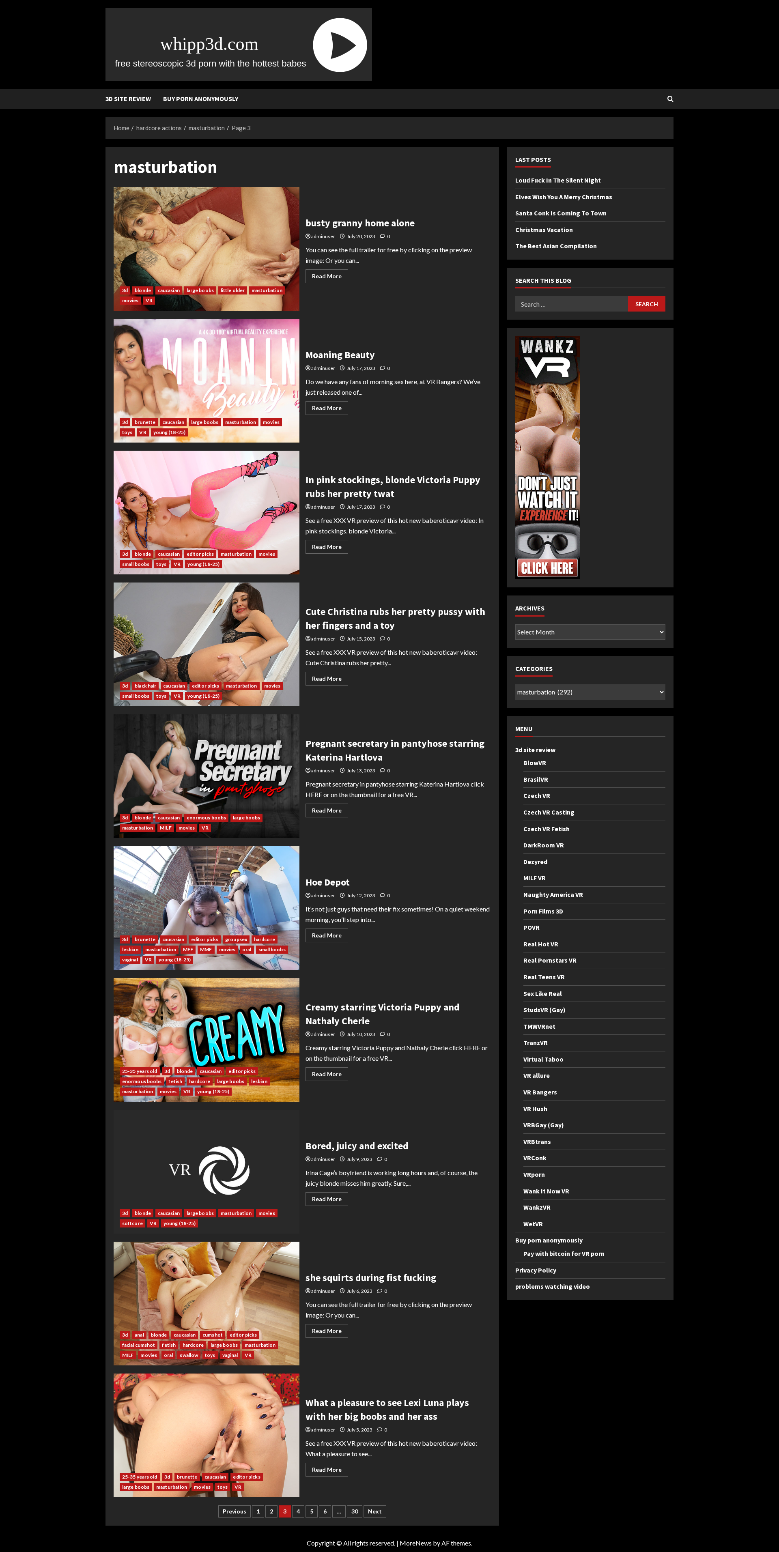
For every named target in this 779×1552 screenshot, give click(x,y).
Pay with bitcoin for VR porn (564, 1253)
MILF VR (534, 878)
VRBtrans (537, 1141)
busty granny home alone (206, 249)
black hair (145, 686)
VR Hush (535, 1109)
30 (354, 1511)
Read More (330, 277)
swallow (189, 1355)
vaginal (130, 960)
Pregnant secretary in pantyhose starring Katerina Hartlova (206, 776)
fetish (175, 1081)
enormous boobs (206, 818)
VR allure (536, 1076)
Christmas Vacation (544, 230)
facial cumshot (138, 1345)
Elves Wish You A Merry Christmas (563, 197)
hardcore (264, 939)
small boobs (135, 564)
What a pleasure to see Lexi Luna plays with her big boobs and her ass (206, 1435)
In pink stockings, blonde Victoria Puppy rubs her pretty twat (206, 512)
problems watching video (552, 1287)
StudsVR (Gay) (544, 1010)
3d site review (128, 99)
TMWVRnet (539, 1026)
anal (139, 1335)
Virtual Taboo (543, 1059)
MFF (188, 949)
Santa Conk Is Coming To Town (561, 213)
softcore (132, 1223)
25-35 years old (139, 1071)
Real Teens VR (544, 977)
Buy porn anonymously (200, 99)
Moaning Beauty (206, 381)
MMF (206, 949)
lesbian (130, 949)
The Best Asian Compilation (556, 246)
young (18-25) (169, 432)
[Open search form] (670, 99)
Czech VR (536, 796)
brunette (145, 422)
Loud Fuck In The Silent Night (558, 180)
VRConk (535, 1158)
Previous (234, 1511)
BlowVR (534, 763)
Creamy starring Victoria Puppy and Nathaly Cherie (206, 1040)
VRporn (534, 1174)
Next (375, 1511)
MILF (165, 828)
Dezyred (535, 862)
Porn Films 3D (543, 911)
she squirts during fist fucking (206, 1303)
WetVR (533, 1224)
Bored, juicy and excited (206, 1172)
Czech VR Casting (549, 812)
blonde (143, 290)
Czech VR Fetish (546, 829)
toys (127, 432)
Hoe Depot (206, 908)
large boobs (200, 290)
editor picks (200, 554)
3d (125, 290)
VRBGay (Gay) (543, 1125)
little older (233, 290)
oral (246, 949)
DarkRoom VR (543, 845)
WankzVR (537, 1208)
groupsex (236, 939)
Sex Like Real (542, 993)
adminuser (323, 236)
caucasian (169, 290)
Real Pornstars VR (550, 961)
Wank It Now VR (546, 1191)
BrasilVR (535, 779)
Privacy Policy (535, 1270)
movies (130, 300)
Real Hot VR (540, 944)
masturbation (267, 290)
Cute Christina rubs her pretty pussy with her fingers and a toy (206, 644)
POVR (531, 927)
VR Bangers (540, 1092)
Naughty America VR (553, 894)
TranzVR (535, 1043)
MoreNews (416, 1543)
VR (149, 300)
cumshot (212, 1335)
